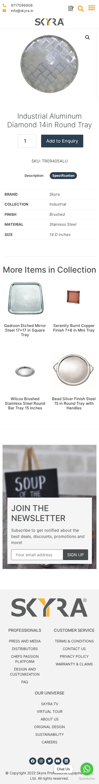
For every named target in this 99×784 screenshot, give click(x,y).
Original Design (49, 727)
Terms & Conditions (74, 641)
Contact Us (74, 649)
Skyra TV (49, 704)
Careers (49, 742)
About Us (50, 719)
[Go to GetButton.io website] (87, 778)
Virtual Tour (49, 711)
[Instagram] (41, 761)
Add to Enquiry (62, 141)
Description (34, 175)
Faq (24, 682)
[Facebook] (32, 761)
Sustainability (49, 734)
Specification (63, 175)
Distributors (25, 649)
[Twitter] (49, 761)
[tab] (34, 175)
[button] (91, 8)
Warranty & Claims (74, 664)
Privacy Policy (74, 656)
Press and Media (25, 641)
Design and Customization (25, 671)
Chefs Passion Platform (25, 659)
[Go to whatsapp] (86, 769)
